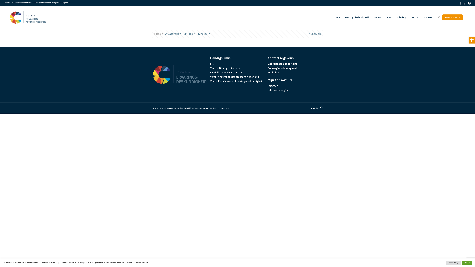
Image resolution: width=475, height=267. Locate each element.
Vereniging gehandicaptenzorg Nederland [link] (234, 76)
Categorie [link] (173, 33)
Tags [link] (190, 33)
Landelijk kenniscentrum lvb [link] (226, 72)
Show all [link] (316, 33)
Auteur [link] (204, 33)
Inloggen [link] (273, 86)
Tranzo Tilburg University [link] (225, 68)
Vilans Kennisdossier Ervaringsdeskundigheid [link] (236, 81)
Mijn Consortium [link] (452, 17)
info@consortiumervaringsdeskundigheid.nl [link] (53, 3)
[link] (472, 40)
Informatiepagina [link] (278, 90)
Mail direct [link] (274, 72)
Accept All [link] (466, 263)
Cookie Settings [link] (453, 263)
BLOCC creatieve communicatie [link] (216, 108)
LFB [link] (212, 64)
